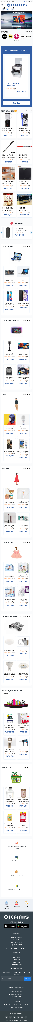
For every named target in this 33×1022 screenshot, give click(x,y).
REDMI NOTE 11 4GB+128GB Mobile (9, 304)
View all (27, 31)
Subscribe (27, 978)
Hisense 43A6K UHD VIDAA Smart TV (23, 354)
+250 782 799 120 (8, 1)
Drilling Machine (23, 750)
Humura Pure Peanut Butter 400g (9, 824)
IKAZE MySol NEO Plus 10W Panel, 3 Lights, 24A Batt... (9, 726)
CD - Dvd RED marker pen (23, 156)
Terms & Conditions (12, 1020)
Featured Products (16, 937)
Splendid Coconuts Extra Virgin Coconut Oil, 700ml (23, 800)
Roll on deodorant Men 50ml (23, 427)
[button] (3, 20)
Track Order (16, 957)
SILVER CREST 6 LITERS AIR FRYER (23, 378)
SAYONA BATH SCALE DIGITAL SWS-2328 (24, 182)
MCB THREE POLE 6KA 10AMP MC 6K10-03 (23, 726)
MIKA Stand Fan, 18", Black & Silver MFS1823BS (9, 354)
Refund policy (16, 960)
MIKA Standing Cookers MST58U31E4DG (9, 378)
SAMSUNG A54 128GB (23, 303)
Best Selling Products (16, 942)
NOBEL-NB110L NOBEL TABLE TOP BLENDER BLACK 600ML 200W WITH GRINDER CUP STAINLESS (8, 130)
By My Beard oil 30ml (9, 451)
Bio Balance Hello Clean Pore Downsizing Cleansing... (23, 526)
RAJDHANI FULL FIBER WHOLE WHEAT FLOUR (7, 209)
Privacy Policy (23, 1020)
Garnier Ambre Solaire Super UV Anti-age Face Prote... (10, 502)
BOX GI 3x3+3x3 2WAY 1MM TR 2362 (9, 279)
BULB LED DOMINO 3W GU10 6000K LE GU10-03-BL (9, 674)
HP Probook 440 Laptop (23, 279)
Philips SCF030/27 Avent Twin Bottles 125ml (23, 600)
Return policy (16, 962)
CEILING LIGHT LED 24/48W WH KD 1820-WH (23, 674)
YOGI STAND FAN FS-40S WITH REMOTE (8, 182)
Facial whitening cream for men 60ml (23, 452)
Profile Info (16, 952)
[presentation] (1, 232)
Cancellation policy (16, 964)
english (28, 1)
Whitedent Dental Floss (23, 824)
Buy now (17, 103)
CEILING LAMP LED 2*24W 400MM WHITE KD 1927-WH (9, 650)
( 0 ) (15, 89)
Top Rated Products (16, 944)
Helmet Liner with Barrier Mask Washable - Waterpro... (9, 428)
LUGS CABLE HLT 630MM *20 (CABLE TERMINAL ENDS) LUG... (9, 750)
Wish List (16, 955)
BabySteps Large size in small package (9, 575)
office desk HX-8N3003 (23, 649)
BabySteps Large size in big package (9, 600)
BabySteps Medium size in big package (23, 575)
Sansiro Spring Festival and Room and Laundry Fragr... (9, 800)
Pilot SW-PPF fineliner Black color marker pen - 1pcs (25, 130)
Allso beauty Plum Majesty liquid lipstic (9, 526)
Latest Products (16, 940)
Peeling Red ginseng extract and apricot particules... (23, 502)
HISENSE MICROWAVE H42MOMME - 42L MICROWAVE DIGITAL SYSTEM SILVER (25, 209)
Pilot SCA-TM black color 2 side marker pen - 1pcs (8, 156)
